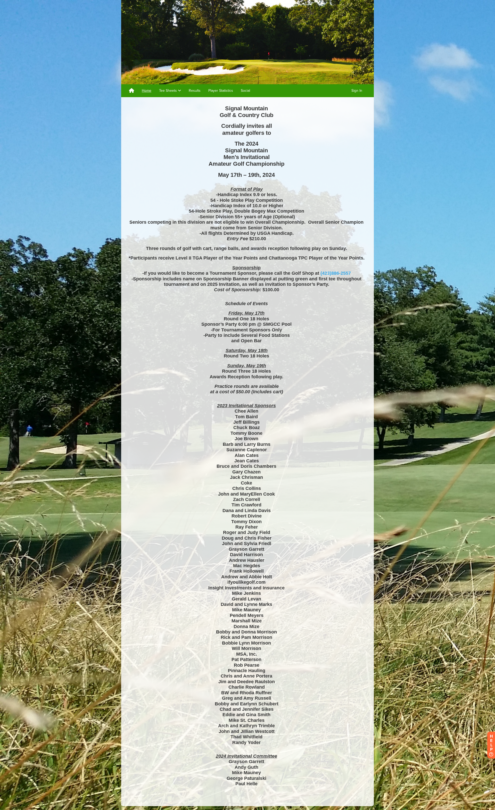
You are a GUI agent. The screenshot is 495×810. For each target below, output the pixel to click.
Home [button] (146, 90)
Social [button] (245, 90)
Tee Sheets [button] (168, 90)
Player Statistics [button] (220, 90)
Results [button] (195, 90)
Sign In (356, 90)
